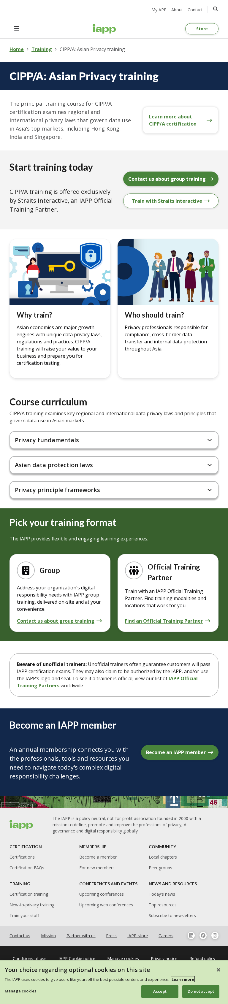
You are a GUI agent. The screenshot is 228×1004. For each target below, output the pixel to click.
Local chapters (163, 857)
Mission (48, 935)
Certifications (22, 857)
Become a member (98, 857)
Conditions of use (30, 958)
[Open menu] (17, 29)
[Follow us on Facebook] (203, 935)
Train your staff (24, 915)
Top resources (163, 905)
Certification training (29, 894)
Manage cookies (20, 991)
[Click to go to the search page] (215, 9)
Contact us (20, 935)
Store (202, 28)
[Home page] (21, 824)
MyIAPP (159, 9)
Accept (160, 991)
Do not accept (201, 991)
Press (111, 935)
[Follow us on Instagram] (215, 935)
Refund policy (202, 958)
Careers (166, 935)
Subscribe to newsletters (172, 915)
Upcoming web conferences (106, 905)
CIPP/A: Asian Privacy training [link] (92, 49)
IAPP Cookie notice (76, 958)
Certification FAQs (27, 867)
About (177, 9)
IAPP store (137, 935)
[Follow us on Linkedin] (191, 935)
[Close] (218, 969)
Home (17, 49)
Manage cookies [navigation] (123, 958)
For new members (97, 867)
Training (41, 49)
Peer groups (160, 867)
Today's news (162, 894)
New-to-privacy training (32, 905)
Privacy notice (164, 958)
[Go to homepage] (104, 29)
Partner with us (81, 935)
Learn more (183, 979)
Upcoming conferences (101, 894)
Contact (195, 9)
